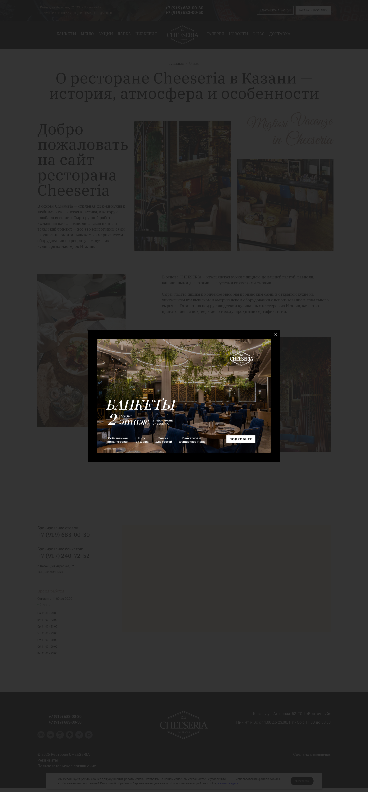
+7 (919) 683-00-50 (184, 12)
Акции (105, 33)
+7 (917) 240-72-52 (63, 555)
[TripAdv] (41, 737)
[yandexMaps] (69, 737)
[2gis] (60, 737)
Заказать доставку (313, 10)
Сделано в (303, 754)
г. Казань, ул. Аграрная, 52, (56, 566)
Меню (87, 33)
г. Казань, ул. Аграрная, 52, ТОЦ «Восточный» (69, 7)
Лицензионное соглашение (297, 625)
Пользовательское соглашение (66, 766)
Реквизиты (47, 760)
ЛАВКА (124, 33)
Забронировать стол (275, 10)
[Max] (89, 737)
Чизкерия (146, 33)
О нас (258, 33)
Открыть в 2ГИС (320, 626)
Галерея (215, 33)
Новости (238, 33)
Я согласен (302, 781)
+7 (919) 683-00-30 (184, 8)
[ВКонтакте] (50, 737)
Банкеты (66, 33)
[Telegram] (79, 737)
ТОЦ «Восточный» (50, 572)
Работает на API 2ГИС (298, 623)
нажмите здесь (228, 783)
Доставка (279, 33)
